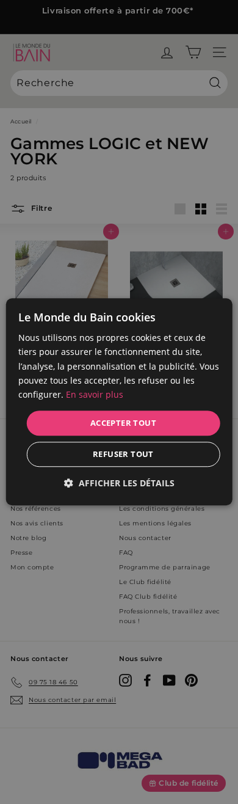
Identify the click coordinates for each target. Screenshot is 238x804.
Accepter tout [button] (123, 422)
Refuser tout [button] (123, 454)
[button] (119, 484)
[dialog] (119, 401)
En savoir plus (94, 394)
